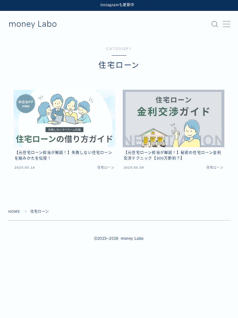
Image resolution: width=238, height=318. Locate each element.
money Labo (33, 24)
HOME (14, 211)
